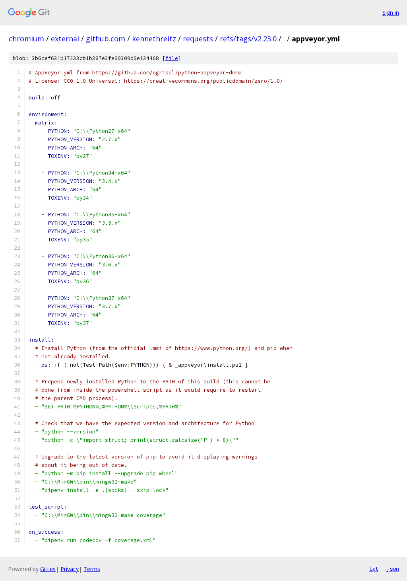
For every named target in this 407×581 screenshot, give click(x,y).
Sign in (390, 12)
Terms (91, 569)
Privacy (69, 569)
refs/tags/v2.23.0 (248, 38)
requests (198, 38)
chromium (26, 38)
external (65, 38)
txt (373, 568)
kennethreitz (154, 38)
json (392, 568)
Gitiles (48, 569)
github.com (105, 38)
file (171, 58)
